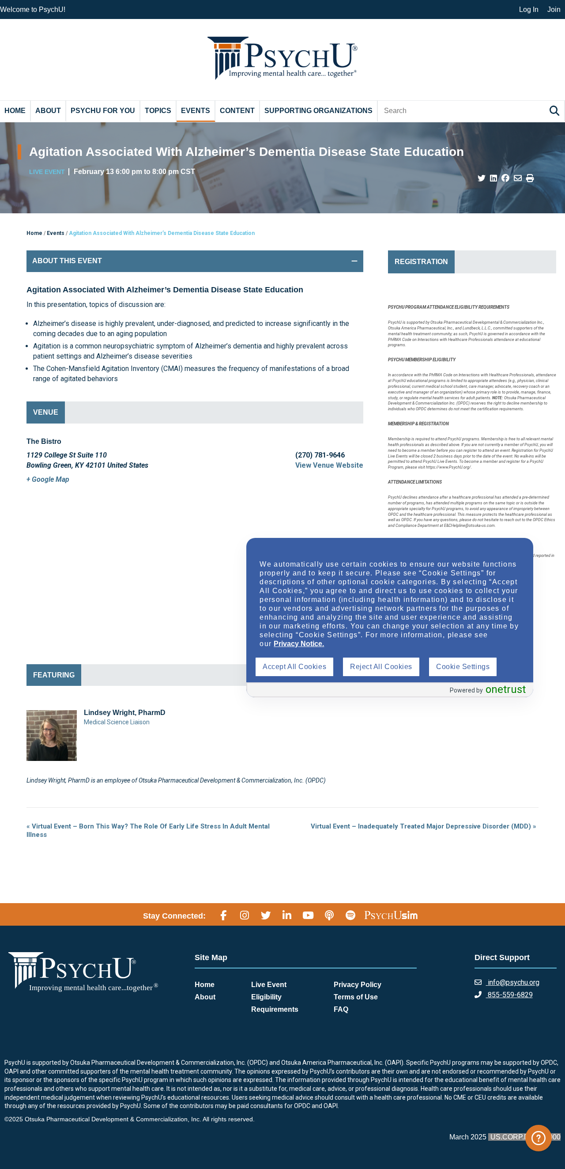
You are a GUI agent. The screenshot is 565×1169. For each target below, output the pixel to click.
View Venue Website (329, 465)
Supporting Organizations (318, 110)
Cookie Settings (463, 666)
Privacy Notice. (299, 643)
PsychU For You (103, 110)
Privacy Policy (357, 984)
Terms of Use (356, 997)
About (48, 110)
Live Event (268, 984)
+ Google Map (47, 479)
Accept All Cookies (294, 666)
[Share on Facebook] (505, 178)
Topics (158, 110)
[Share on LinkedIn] (493, 178)
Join (554, 9)
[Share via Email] (518, 178)
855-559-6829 (509, 995)
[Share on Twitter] (482, 178)
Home (15, 110)
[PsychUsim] (391, 914)
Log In (529, 9)
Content (237, 110)
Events (195, 110)
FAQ (341, 1009)
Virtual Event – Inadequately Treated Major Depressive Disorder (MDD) (423, 826)
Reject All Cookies (381, 666)
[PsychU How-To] (538, 1138)
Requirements (274, 1009)
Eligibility (266, 997)
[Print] (530, 178)
